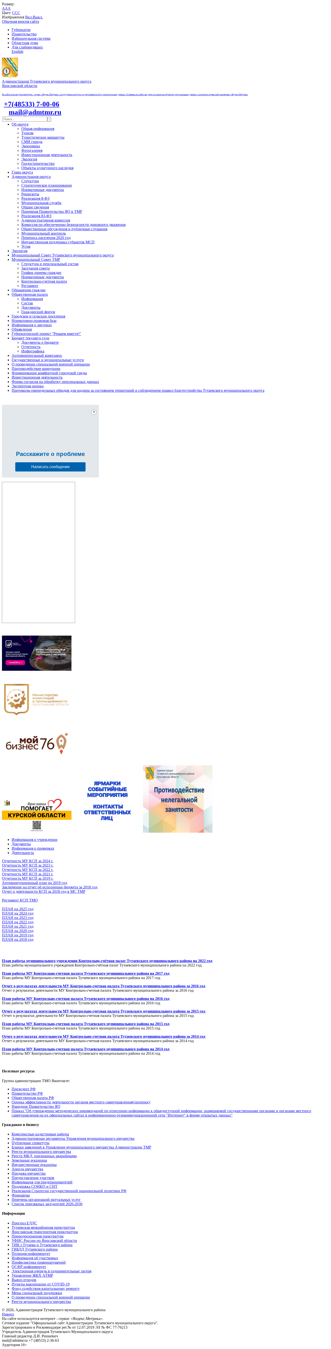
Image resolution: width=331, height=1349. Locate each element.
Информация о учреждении (34, 840)
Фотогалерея (31, 150)
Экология (29, 159)
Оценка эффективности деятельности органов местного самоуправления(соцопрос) (81, 1102)
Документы (30, 307)
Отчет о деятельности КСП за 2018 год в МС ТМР (43, 891)
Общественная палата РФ (33, 1098)
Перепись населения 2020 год (46, 238)
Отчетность (30, 347)
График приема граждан (41, 273)
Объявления (22, 329)
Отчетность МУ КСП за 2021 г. (27, 874)
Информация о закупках (32, 325)
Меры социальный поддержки (37, 1293)
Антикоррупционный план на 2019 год (34, 883)
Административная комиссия (45, 220)
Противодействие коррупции (36, 369)
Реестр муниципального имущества (41, 1151)
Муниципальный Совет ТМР (36, 259)
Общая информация (37, 129)
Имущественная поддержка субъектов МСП (58, 242)
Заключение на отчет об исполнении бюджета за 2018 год (49, 887)
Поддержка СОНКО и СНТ (34, 1186)
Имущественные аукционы (34, 1165)
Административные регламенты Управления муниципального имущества (73, 1138)
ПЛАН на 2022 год (17, 922)
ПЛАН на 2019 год (17, 935)
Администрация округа (31, 177)
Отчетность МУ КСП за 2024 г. (27, 861)
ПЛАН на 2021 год (17, 926)
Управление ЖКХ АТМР (32, 1275)
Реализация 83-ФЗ (36, 216)
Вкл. (29, 17)
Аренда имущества (27, 1169)
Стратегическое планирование (46, 185)
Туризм (27, 133)
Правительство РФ (27, 1093)
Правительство (24, 34)
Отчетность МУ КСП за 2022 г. (27, 870)
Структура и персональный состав (50, 264)
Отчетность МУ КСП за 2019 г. (27, 878)
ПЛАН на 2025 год (17, 909)
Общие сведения (35, 207)
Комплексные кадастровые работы (40, 1134)
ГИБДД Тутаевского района (35, 1249)
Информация (32, 299)
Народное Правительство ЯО (36, 1106)
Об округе (20, 124)
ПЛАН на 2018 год (17, 939)
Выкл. (38, 17)
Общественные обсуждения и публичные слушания (64, 229)
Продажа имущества (29, 1173)
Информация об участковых (35, 1258)
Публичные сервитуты (30, 1143)
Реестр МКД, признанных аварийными (44, 1156)
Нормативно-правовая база (34, 321)
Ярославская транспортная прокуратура (45, 1232)
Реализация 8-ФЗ (35, 198)
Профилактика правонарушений (39, 1262)
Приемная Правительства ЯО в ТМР (51, 211)
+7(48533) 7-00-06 (31, 104)
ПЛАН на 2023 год (17, 918)
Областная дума (25, 43)
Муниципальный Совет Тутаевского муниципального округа (63, 255)
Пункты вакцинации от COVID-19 (41, 1284)
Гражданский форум (38, 312)
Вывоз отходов (24, 1280)
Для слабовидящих (27, 47)
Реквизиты (30, 194)
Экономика (30, 146)
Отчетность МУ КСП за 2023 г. (27, 865)
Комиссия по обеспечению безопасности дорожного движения (73, 225)
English (17, 51)
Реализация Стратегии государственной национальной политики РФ (69, 1191)
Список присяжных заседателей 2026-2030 (47, 1204)
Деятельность (23, 853)
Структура (30, 181)
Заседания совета (35, 268)
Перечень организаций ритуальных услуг (46, 1199)
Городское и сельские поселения (38, 316)
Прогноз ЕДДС (24, 1223)
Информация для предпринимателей (42, 1182)
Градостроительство (38, 163)
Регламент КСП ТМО (20, 900)
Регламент (29, 286)
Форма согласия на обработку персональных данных (55, 382)
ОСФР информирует (29, 1267)
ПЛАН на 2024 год (17, 913)
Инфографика (32, 351)
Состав (27, 303)
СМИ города (31, 142)
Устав (26, 246)
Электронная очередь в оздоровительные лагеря (51, 1271)
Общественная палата (30, 294)
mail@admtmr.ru (35, 112)
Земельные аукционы (29, 1160)
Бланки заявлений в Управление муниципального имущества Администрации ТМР (81, 1147)
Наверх (8, 1314)
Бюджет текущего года (30, 338)
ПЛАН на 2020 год (17, 931)
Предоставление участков (33, 1178)
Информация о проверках (33, 848)
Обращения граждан (29, 290)
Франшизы (21, 1195)
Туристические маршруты (42, 137)
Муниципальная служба (41, 203)
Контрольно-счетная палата (44, 281)
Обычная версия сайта (20, 21)
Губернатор (21, 30)
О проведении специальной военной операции (51, 364)
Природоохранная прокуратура (37, 1236)
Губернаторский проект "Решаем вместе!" (46, 334)
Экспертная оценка (28, 386)
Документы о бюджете (40, 342)
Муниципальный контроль (43, 233)
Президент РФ (24, 1089)
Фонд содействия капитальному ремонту (46, 1288)
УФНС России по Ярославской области (44, 1240)
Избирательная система (31, 38)
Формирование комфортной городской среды (49, 373)
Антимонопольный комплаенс (37, 355)
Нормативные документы (42, 190)
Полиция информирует (31, 1254)
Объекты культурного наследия (47, 168)
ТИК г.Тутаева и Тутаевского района (42, 1245)
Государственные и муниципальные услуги (48, 360)
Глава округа (22, 172)
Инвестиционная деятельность (46, 155)
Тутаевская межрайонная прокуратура (43, 1227)
